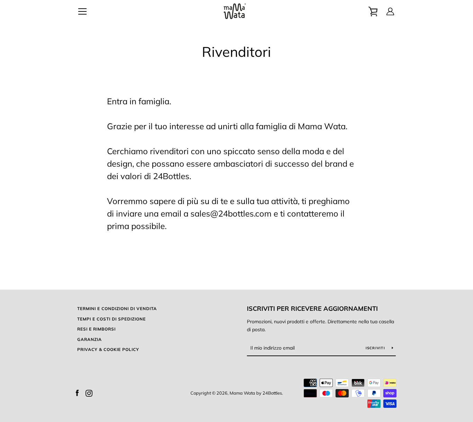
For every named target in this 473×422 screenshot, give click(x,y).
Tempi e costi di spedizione (111, 319)
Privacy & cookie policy (108, 349)
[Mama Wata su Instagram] (89, 392)
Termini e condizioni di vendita (117, 308)
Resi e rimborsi (96, 329)
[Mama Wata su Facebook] (77, 392)
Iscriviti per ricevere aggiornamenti (312, 309)
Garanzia (89, 339)
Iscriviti (376, 348)
